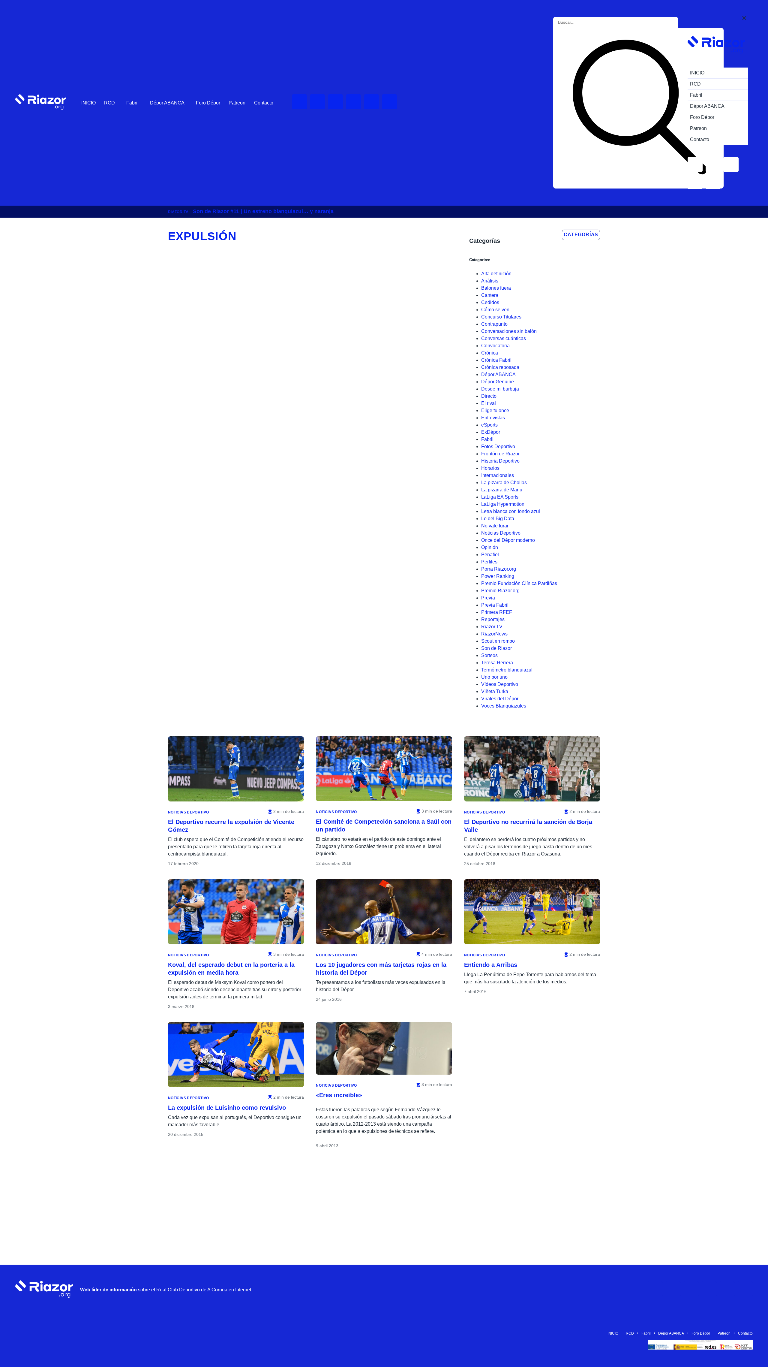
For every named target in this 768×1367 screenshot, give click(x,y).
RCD (109, 102)
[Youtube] (299, 101)
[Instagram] (335, 101)
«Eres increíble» (339, 1095)
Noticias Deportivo (188, 812)
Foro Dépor (208, 102)
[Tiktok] (371, 101)
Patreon (237, 102)
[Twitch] (317, 101)
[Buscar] (640, 108)
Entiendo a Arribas (490, 964)
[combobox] (585, 22)
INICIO (88, 102)
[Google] (745, 1288)
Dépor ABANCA (167, 102)
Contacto (263, 102)
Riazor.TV (178, 212)
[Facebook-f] (389, 101)
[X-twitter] (353, 101)
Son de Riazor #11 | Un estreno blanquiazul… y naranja (263, 211)
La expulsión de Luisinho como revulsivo (227, 1107)
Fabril (132, 102)
